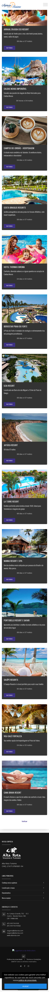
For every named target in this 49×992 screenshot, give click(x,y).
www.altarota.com (13, 935)
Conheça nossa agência (9, 882)
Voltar (24, 821)
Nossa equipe (6, 898)
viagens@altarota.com (15, 931)
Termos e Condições (34, 959)
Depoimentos (6, 892)
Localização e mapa (8, 887)
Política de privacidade (14, 959)
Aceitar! (25, 986)
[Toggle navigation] (45, 4)
